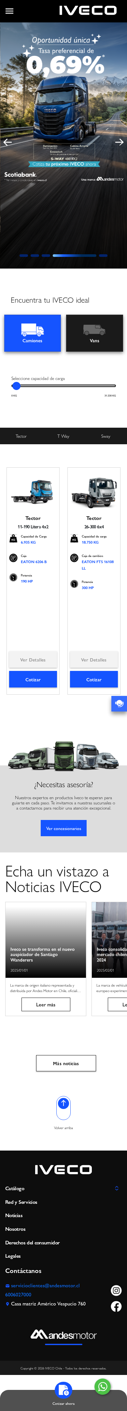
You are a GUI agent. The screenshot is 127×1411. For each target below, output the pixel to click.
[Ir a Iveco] (88, 10)
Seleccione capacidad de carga (38, 378)
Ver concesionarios (63, 828)
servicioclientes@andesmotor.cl (45, 1285)
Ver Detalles (33, 659)
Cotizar (33, 679)
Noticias (13, 1215)
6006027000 (18, 1294)
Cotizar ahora (63, 1403)
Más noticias (66, 1063)
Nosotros (15, 1228)
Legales (13, 1255)
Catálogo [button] (14, 1188)
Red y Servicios (21, 1201)
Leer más (45, 1004)
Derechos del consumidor (32, 1242)
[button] (24, 255)
